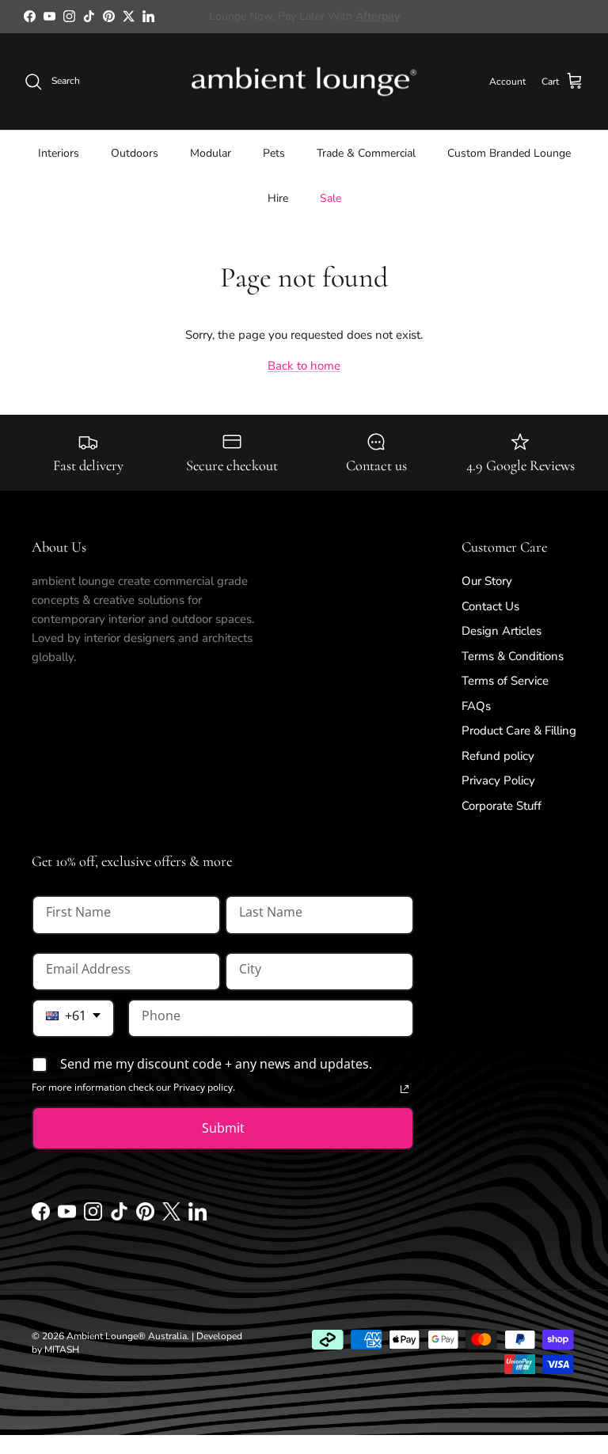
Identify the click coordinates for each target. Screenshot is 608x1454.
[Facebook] (41, 1216)
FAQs (476, 706)
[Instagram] (93, 1216)
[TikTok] (119, 1216)
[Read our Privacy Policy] (404, 1089)
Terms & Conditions (513, 656)
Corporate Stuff (502, 806)
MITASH (61, 1349)
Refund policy (498, 756)
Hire (278, 198)
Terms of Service (505, 681)
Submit (223, 1128)
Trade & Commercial (366, 153)
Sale (330, 198)
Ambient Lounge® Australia (126, 1336)
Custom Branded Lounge (509, 153)
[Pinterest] (145, 1216)
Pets (274, 153)
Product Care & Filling (519, 730)
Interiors (58, 153)
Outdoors (134, 153)
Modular (210, 153)
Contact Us (490, 606)
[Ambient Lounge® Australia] (304, 82)
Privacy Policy (498, 780)
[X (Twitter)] (171, 1216)
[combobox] (73, 1018)
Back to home (304, 366)
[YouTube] (67, 1216)
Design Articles (502, 631)
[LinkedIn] (197, 1216)
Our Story (487, 581)
